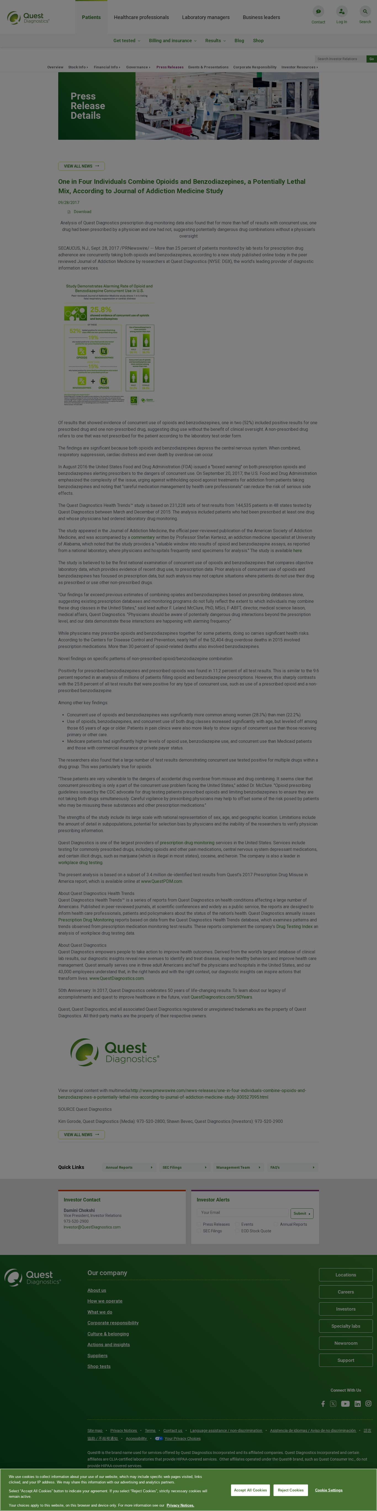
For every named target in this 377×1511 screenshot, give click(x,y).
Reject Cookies (291, 1490)
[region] (188, 1490)
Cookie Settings (329, 1490)
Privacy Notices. (180, 1505)
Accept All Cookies (250, 1490)
